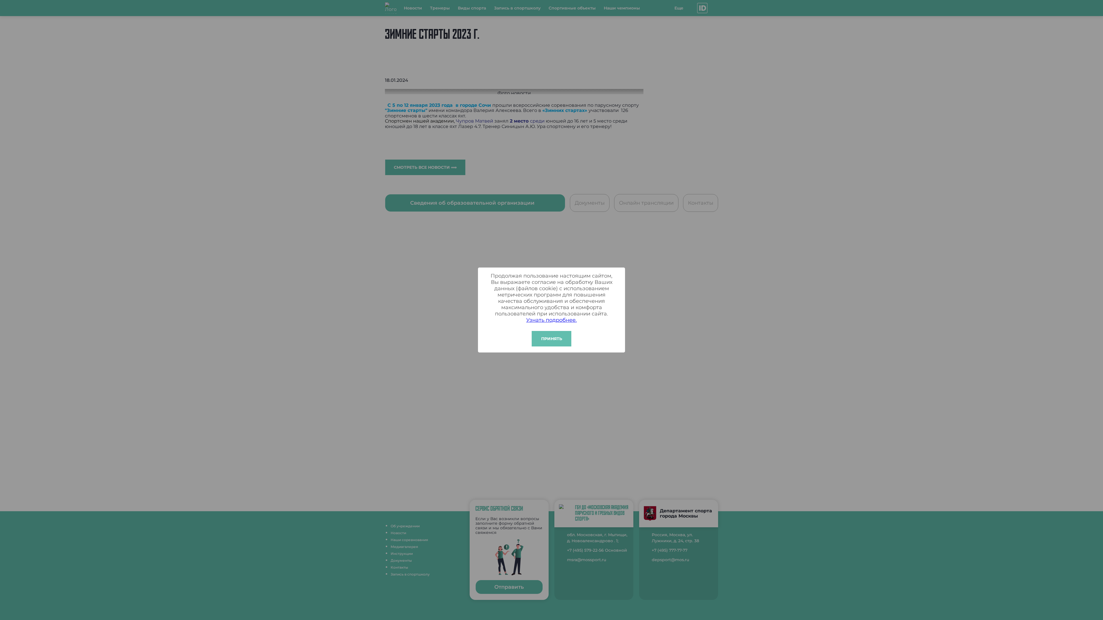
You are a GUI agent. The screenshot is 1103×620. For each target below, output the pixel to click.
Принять (551, 338)
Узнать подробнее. (551, 320)
